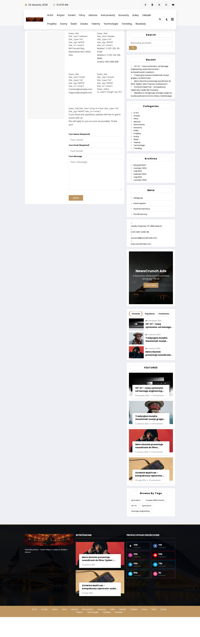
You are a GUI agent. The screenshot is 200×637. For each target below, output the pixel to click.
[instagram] (166, 4)
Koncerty (124, 15)
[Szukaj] (160, 19)
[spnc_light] (167, 19)
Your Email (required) (79, 145)
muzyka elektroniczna (155, 500)
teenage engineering (140, 511)
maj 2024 (138, 171)
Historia (93, 15)
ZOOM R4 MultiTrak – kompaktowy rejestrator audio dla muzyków (148, 474)
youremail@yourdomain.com (144, 238)
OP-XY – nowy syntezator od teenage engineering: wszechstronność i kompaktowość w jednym (149, 69)
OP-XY (134, 505)
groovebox (136, 500)
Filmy (82, 15)
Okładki (146, 15)
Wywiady (140, 23)
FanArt (72, 15)
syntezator (146, 505)
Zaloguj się (138, 198)
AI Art (50, 15)
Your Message (75, 156)
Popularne (150, 313)
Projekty (52, 23)
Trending (127, 23)
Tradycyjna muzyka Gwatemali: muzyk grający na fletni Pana (157, 339)
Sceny (63, 23)
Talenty (95, 23)
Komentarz (164, 313)
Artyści (60, 15)
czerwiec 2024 (140, 168)
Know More (151, 285)
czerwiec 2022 (140, 180)
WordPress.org (140, 214)
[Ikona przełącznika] (172, 19)
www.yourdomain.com (141, 244)
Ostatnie (136, 313)
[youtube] (173, 4)
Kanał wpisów (139, 203)
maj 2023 (138, 177)
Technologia (111, 23)
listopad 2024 (140, 165)
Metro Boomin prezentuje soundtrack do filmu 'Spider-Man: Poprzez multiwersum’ (158, 353)
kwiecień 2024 (140, 174)
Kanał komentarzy (141, 209)
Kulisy (135, 15)
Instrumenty (108, 15)
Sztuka (84, 23)
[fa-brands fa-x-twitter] (152, 4)
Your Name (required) (79, 134)
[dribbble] (159, 4)
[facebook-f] (145, 4)
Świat (74, 23)
